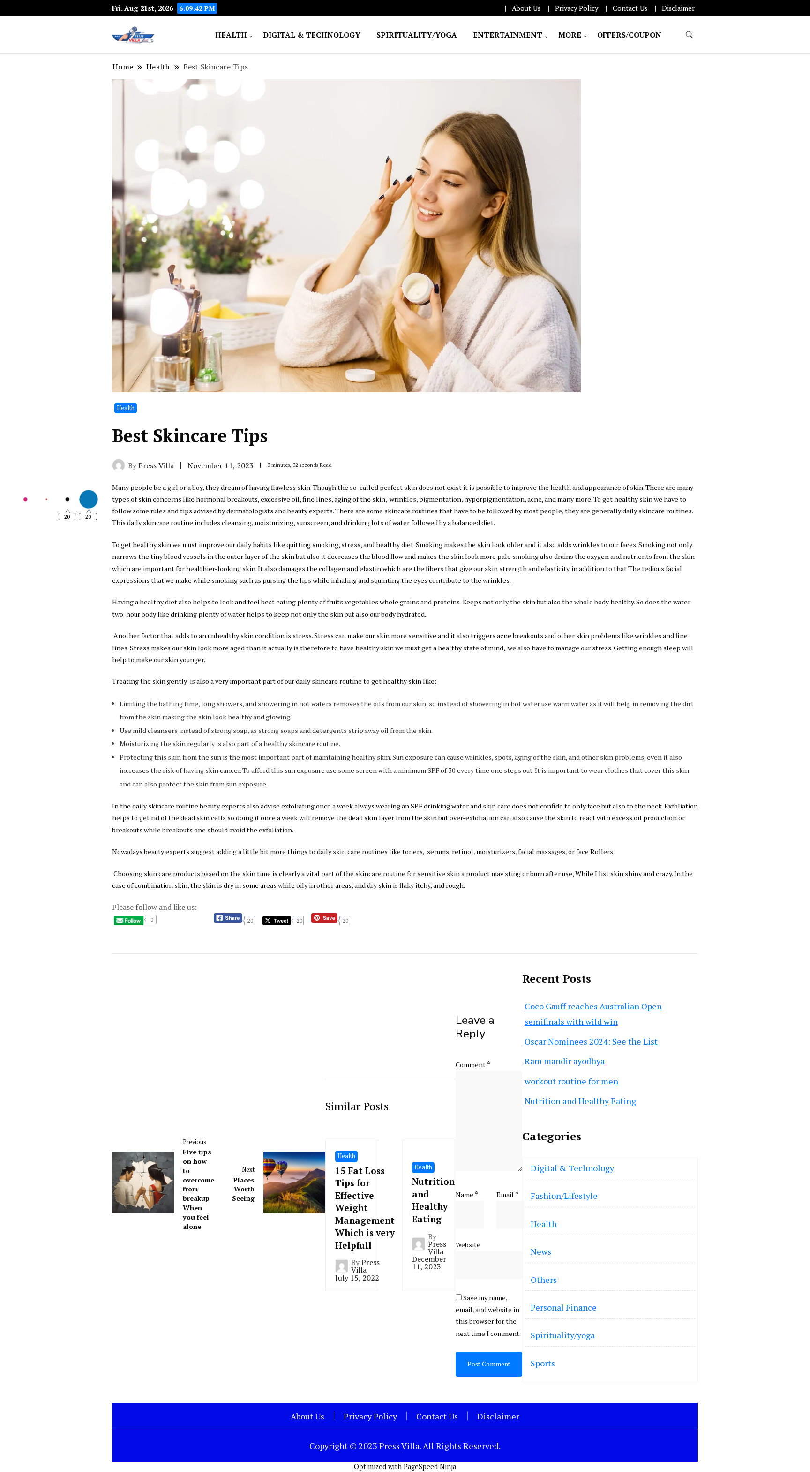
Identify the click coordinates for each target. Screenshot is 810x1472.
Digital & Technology (311, 35)
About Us (526, 8)
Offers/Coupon (629, 35)
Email (507, 1194)
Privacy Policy (576, 8)
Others (544, 1279)
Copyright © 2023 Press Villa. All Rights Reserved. (405, 1445)
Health (231, 35)
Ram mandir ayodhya (565, 1061)
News (541, 1251)
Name (467, 1194)
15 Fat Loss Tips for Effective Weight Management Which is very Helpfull (365, 1208)
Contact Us (630, 8)
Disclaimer (678, 8)
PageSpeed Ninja (430, 1466)
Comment (473, 1064)
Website (468, 1244)
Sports (543, 1363)
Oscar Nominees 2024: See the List (591, 1041)
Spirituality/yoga (416, 35)
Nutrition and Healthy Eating (433, 1200)
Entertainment (507, 35)
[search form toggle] (689, 35)
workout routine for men (571, 1081)
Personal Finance (564, 1307)
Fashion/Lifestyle (564, 1195)
